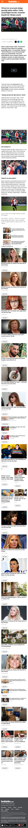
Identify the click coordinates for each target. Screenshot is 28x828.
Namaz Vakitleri (4, 810)
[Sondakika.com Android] (13, 825)
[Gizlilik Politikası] (11, 820)
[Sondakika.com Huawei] (22, 825)
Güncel (9, 807)
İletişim (10, 805)
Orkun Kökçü (4, 89)
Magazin (7, 809)
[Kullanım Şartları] (4, 820)
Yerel (12, 809)
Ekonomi (20, 807)
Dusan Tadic (4, 87)
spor (8, 104)
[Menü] (2, 1)
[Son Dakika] (14, 1)
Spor (2, 809)
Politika (17, 809)
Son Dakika (3, 807)
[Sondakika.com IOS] (5, 825)
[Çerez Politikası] (4, 821)
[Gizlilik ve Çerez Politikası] (21, 820)
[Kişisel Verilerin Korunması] (13, 821)
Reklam (7, 805)
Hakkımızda (3, 805)
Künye (13, 805)
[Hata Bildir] (6, 822)
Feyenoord (16, 84)
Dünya (14, 807)
